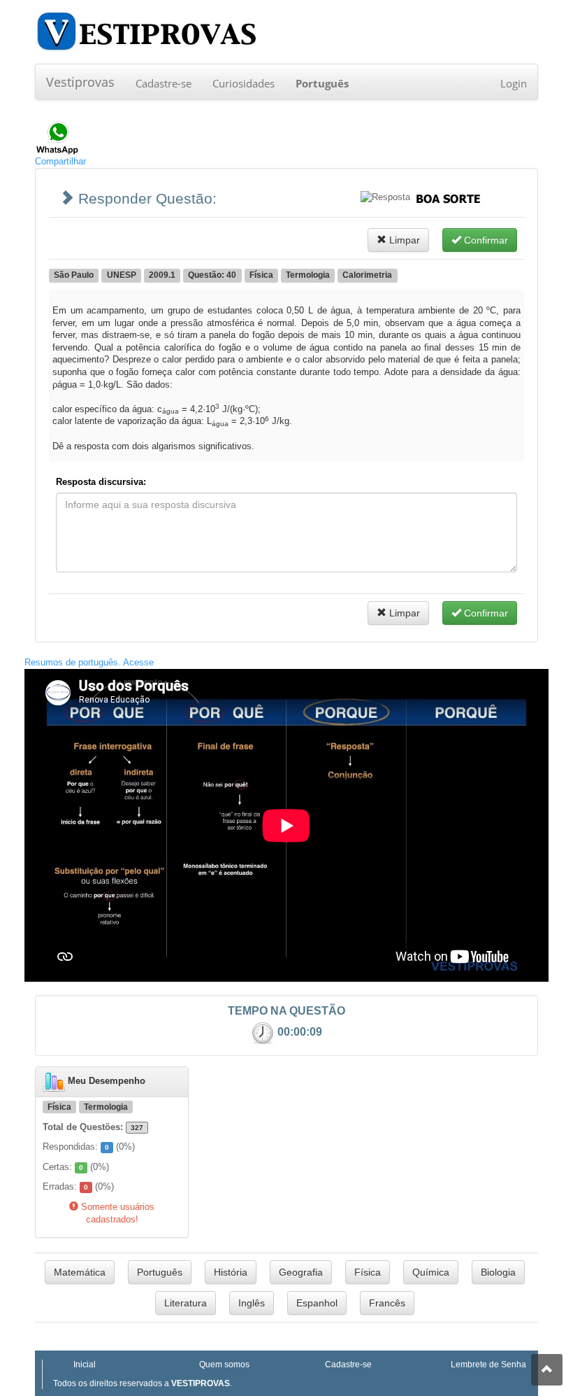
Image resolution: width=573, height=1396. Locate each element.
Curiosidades (243, 83)
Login (513, 83)
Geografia (301, 1272)
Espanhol (317, 1303)
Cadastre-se (163, 83)
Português (159, 1272)
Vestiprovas (80, 81)
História (230, 1272)
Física (367, 1272)
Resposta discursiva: (101, 482)
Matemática (80, 1272)
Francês (387, 1303)
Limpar (403, 240)
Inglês (251, 1303)
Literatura (185, 1303)
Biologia (498, 1272)
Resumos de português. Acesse (89, 662)
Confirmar (484, 240)
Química (430, 1272)
